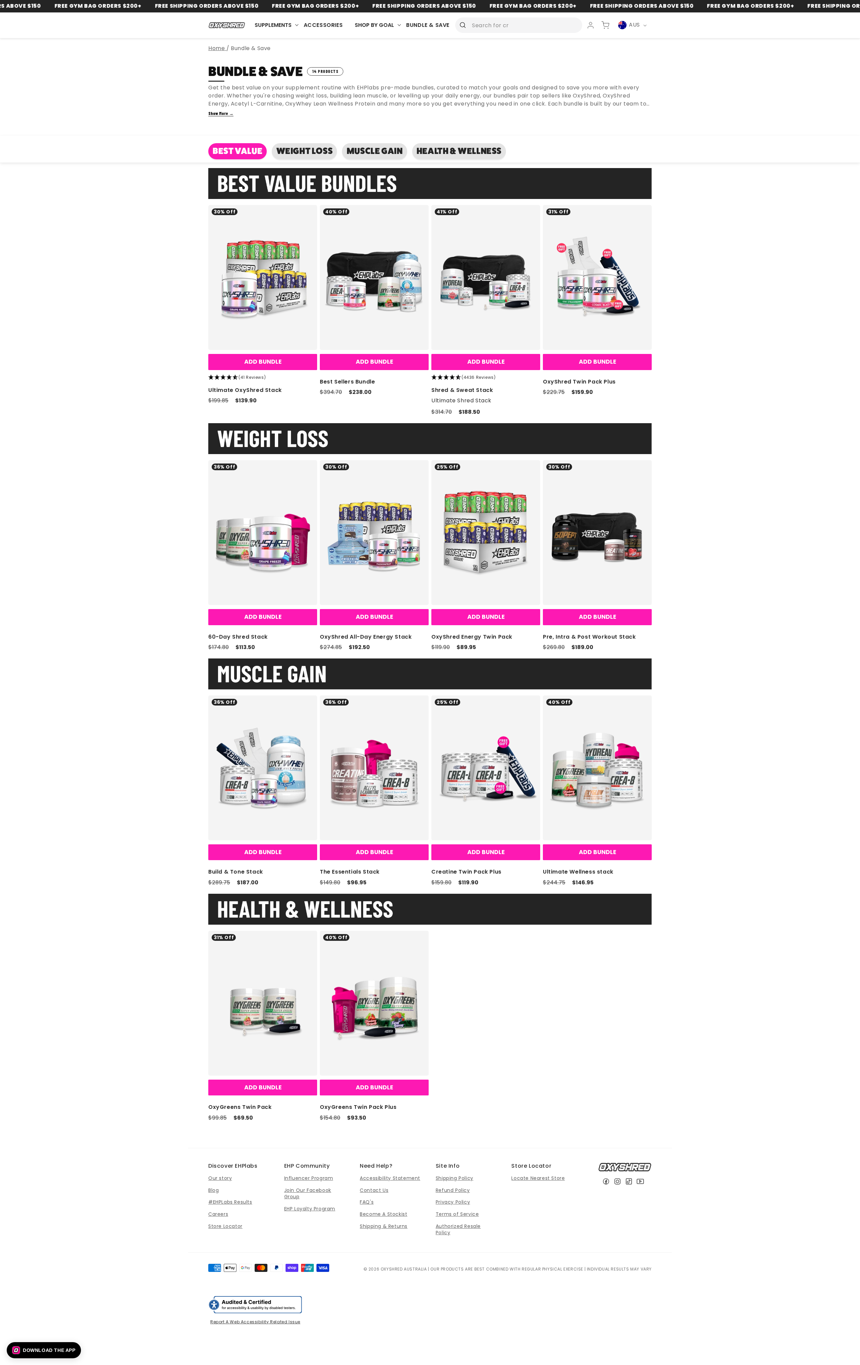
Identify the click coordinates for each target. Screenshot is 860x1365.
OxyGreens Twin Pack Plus (358, 1107)
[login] (590, 25)
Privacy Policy (453, 1202)
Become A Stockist (383, 1214)
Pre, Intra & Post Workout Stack (589, 637)
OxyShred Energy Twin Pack (471, 637)
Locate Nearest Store (538, 1178)
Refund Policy (453, 1190)
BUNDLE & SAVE (427, 25)
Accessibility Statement (390, 1178)
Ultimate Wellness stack (578, 872)
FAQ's (367, 1202)
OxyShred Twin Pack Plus (579, 381)
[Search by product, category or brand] (462, 24)
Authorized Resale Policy (458, 1229)
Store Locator (225, 1226)
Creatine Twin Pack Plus (466, 872)
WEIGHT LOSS (304, 151)
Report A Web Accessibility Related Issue (255, 1322)
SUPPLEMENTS (273, 25)
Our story (220, 1178)
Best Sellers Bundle (347, 381)
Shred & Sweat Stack (462, 390)
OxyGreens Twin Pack (239, 1107)
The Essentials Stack (350, 872)
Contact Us (374, 1190)
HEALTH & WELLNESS (459, 151)
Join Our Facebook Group (307, 1193)
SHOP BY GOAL (374, 25)
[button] (44, 1350)
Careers (218, 1214)
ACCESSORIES (323, 25)
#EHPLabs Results (230, 1202)
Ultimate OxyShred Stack (245, 390)
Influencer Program (308, 1178)
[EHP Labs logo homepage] (227, 25)
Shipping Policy (454, 1178)
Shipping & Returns (383, 1226)
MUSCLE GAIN (375, 151)
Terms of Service (457, 1214)
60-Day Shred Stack (238, 637)
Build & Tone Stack (235, 872)
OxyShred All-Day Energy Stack (366, 637)
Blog (213, 1190)
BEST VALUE (237, 151)
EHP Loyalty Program (309, 1208)
